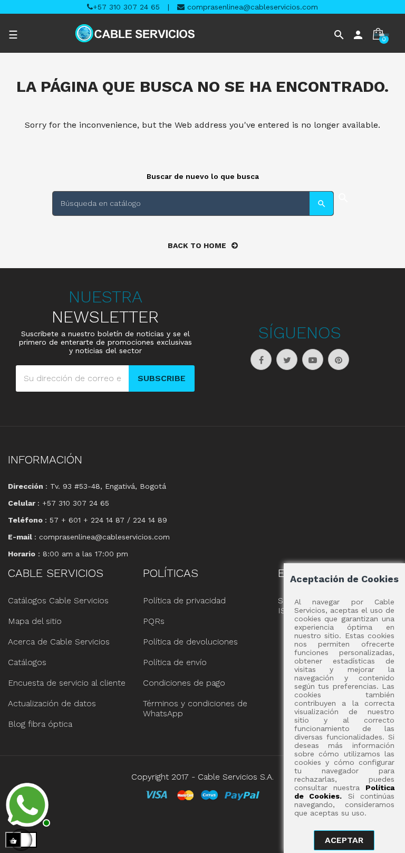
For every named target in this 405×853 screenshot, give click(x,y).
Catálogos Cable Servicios (58, 600)
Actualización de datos (52, 703)
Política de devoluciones (190, 642)
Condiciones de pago (184, 683)
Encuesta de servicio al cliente (67, 683)
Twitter (287, 359)
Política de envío (175, 662)
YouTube (313, 359)
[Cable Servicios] (135, 33)
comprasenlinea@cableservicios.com (251, 7)
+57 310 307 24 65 (126, 7)
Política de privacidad (184, 600)
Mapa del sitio (35, 621)
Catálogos (27, 662)
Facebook (261, 359)
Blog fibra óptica (40, 724)
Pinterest (339, 359)
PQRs (154, 621)
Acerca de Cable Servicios (59, 642)
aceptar (344, 840)
